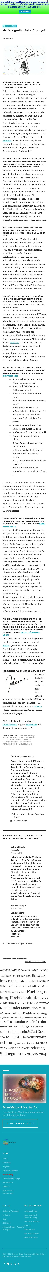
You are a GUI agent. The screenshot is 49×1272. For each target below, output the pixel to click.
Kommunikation (25, 1003)
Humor (44, 998)
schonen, (7, 140)
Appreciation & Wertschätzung (30, 1216)
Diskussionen (10, 375)
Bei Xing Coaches (31, 1233)
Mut (41, 1007)
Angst (24, 970)
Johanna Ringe (25, 756)
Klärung (8, 1003)
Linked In (6, 1215)
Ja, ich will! (24, 11)
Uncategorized (9, 26)
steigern (37, 706)
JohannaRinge (20, 820)
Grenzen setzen (27, 735)
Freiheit (43, 981)
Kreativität (42, 1003)
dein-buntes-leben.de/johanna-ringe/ (29, 816)
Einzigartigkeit (23, 975)
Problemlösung (35, 1013)
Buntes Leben (38, 970)
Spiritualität (21, 1043)
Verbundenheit (10, 744)
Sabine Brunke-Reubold (18, 848)
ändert (6, 645)
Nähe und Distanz (11, 1013)
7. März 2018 (8, 38)
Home (5, 1158)
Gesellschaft (27, 986)
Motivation (29, 1008)
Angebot (6, 1166)
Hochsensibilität (27, 737)
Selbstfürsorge (10, 724)
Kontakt (6, 1186)
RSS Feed (6, 1222)
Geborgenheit (9, 986)
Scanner (26, 1018)
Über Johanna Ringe (11, 1178)
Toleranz (41, 1043)
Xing (4, 1219)
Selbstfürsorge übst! (21, 634)
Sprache (31, 1042)
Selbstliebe (31, 724)
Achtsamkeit (10, 970)
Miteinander (8, 739)
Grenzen (14, 342)
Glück (3, 992)
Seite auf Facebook (11, 1211)
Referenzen (8, 1182)
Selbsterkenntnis (13, 1031)
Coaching (10, 976)
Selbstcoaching (18, 1026)
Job (1, 1003)
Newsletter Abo (31, 1237)
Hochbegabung (10, 737)
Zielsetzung (38, 1054)
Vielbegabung (25, 744)
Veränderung (34, 1047)
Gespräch (42, 986)
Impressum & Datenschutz (8, 1192)
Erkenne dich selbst (22, 981)
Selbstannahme (23, 739)
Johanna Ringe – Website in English (13, 1228)
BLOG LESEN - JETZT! (20, 1123)
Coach (2, 976)
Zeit (27, 1054)
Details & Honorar (10, 1170)
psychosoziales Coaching (11, 1017)
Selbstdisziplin (35, 1026)
